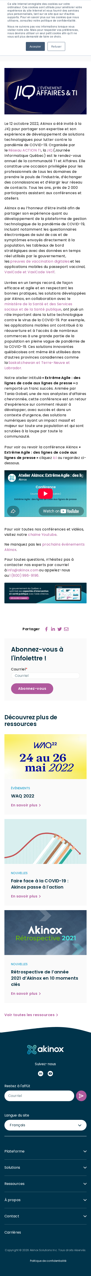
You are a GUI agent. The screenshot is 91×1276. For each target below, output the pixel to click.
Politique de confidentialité (48, 1261)
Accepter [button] (35, 46)
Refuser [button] (56, 46)
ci (55, 457)
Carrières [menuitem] (12, 1232)
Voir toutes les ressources (29, 1014)
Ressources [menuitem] (14, 1183)
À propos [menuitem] (12, 1199)
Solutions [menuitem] (12, 1167)
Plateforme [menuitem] (14, 1151)
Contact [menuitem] (11, 1216)
